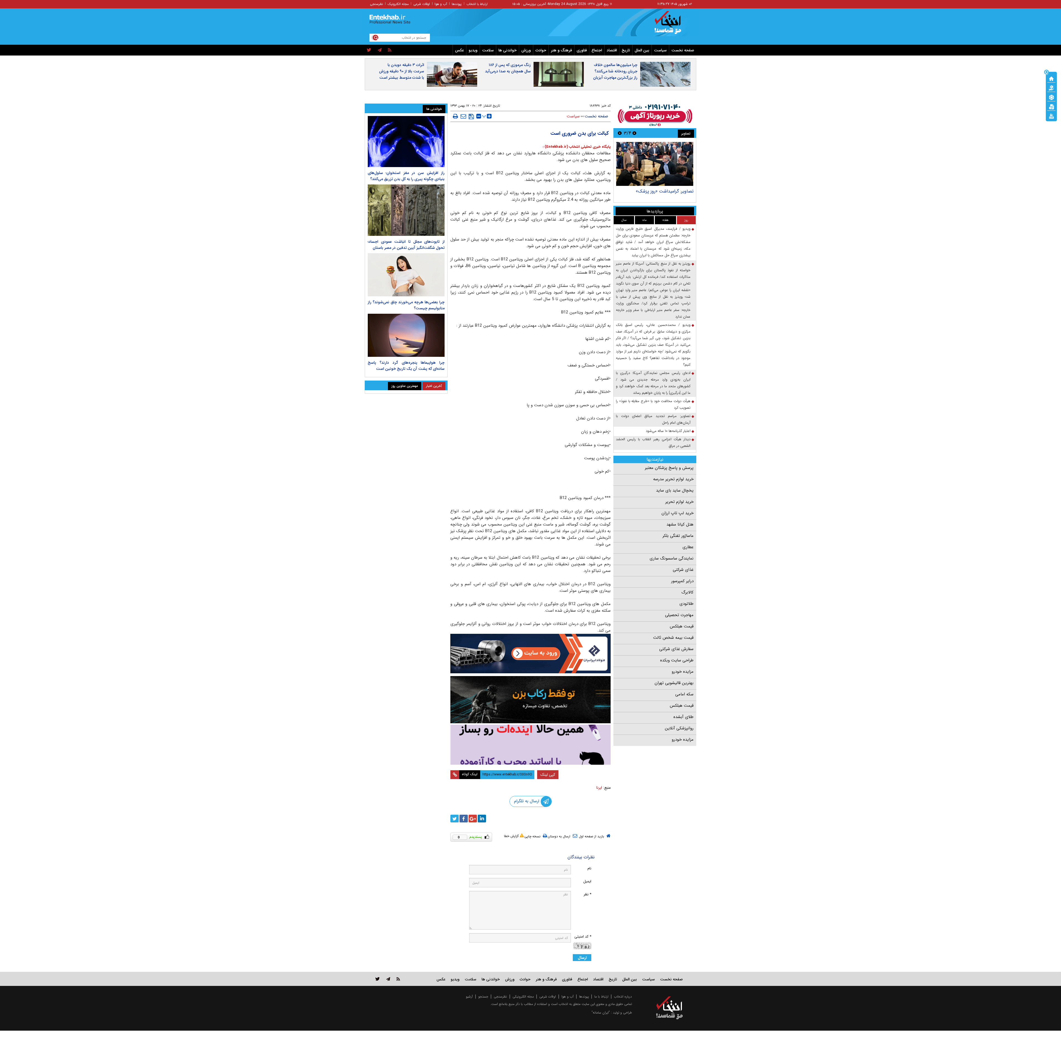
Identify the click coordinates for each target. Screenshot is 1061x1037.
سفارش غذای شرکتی (676, 649)
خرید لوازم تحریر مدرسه (673, 479)
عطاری (688, 547)
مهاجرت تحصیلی (679, 615)
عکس (459, 50)
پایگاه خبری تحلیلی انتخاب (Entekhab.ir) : (577, 147)
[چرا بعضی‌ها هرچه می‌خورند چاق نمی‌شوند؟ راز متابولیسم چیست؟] (406, 274)
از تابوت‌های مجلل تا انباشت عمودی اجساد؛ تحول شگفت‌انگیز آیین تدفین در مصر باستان (406, 245)
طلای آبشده (683, 717)
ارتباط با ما (601, 996)
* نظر (587, 894)
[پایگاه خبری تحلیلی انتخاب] (672, 25)
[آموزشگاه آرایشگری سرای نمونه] (530, 745)
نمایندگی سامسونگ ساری (672, 558)
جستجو (483, 996)
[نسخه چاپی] (455, 116)
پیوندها (457, 4)
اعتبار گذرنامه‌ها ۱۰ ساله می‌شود (668, 431)
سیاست (660, 50)
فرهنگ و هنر (561, 50)
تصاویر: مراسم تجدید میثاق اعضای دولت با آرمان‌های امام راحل (653, 419)
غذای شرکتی (683, 569)
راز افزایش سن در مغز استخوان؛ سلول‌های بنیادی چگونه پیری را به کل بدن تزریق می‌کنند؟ (406, 176)
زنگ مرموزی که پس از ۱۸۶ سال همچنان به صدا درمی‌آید (508, 68)
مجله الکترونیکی (523, 996)
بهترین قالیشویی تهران (674, 683)
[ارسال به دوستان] (463, 116)
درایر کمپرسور (682, 581)
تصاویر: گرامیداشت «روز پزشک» (665, 191)
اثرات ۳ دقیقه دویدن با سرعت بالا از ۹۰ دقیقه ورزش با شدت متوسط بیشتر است (401, 71)
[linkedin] (482, 818)
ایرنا (599, 788)
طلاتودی (686, 603)
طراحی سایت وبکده (677, 660)
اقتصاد (612, 50)
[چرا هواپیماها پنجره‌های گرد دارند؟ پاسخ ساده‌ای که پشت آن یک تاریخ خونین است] (406, 335)
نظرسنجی (376, 4)
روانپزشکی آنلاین (679, 728)
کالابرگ (687, 592)
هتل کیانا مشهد (680, 524)
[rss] (389, 50)
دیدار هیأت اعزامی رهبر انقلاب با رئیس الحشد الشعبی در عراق (653, 442)
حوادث (540, 50)
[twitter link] (377, 979)
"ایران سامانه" (601, 1012)
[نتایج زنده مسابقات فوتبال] (1051, 116)
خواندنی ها (507, 50)
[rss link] (398, 979)
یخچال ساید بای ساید (675, 490)
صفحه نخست (682, 50)
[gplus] (473, 818)
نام (589, 868)
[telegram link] (388, 979)
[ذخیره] (471, 116)
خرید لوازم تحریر (679, 501)
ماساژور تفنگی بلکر (678, 535)
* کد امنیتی (582, 937)
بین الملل (642, 50)
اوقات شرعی (421, 4)
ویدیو (473, 50)
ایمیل (587, 881)
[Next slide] (620, 133)
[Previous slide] (634, 133)
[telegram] (380, 50)
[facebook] (463, 818)
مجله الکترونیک (398, 4)
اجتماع (597, 50)
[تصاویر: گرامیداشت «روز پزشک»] (654, 164)
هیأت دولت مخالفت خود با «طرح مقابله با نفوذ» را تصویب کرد (653, 404)
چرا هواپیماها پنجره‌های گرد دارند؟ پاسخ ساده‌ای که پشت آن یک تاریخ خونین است (406, 366)
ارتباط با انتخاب (477, 4)
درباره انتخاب (623, 996)
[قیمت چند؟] (1051, 87)
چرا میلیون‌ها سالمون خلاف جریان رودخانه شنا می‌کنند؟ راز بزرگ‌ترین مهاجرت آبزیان (615, 71)
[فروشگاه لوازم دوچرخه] (530, 699)
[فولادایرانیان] (530, 653)
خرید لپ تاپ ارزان (677, 513)
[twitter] (369, 50)
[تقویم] (1051, 106)
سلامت (488, 50)
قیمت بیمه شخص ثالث (673, 637)
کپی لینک (547, 775)
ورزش (526, 50)
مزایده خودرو (683, 671)
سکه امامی (684, 694)
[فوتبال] (1051, 97)
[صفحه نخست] (1051, 78)
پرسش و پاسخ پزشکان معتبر (669, 468)
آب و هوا (441, 4)
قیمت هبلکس (682, 626)
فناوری (582, 50)
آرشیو (469, 996)
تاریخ (626, 50)
